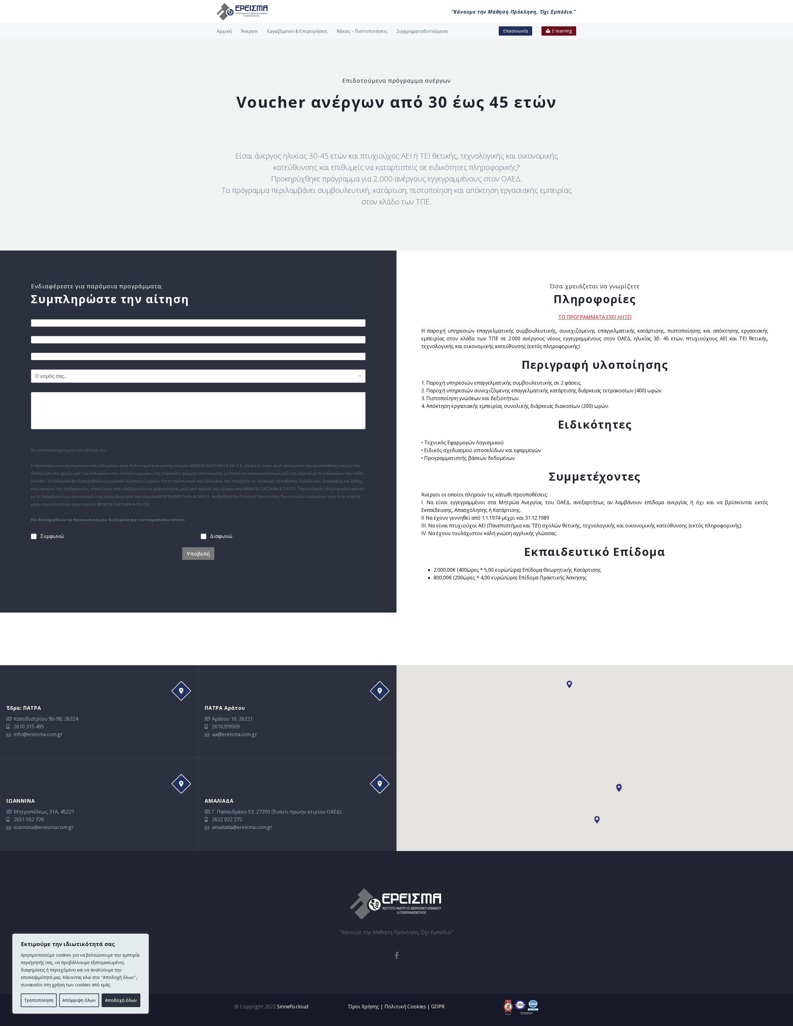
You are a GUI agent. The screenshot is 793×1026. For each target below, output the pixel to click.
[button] (619, 788)
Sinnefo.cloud (292, 1006)
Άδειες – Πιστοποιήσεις (362, 31)
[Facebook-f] (396, 955)
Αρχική (224, 31)
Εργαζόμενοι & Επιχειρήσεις (297, 31)
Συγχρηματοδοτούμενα (422, 31)
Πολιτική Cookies (405, 1006)
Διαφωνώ (221, 536)
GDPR (438, 1006)
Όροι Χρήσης (363, 1006)
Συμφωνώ (52, 536)
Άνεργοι (249, 31)
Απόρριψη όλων (79, 1000)
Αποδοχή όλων (121, 1000)
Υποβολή (198, 553)
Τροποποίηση (38, 1000)
